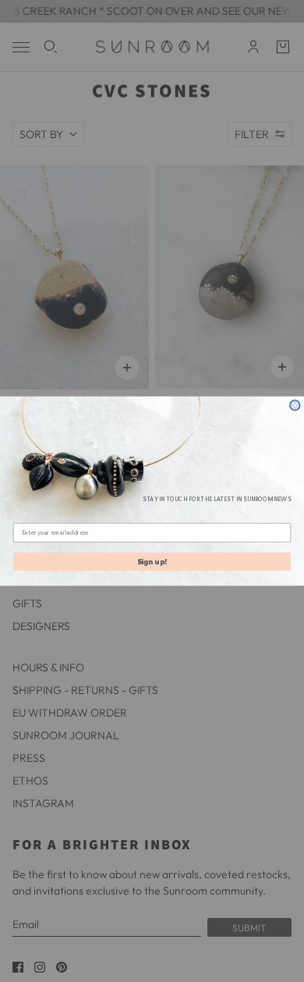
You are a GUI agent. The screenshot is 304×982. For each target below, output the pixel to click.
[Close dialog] (295, 405)
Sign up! (152, 561)
